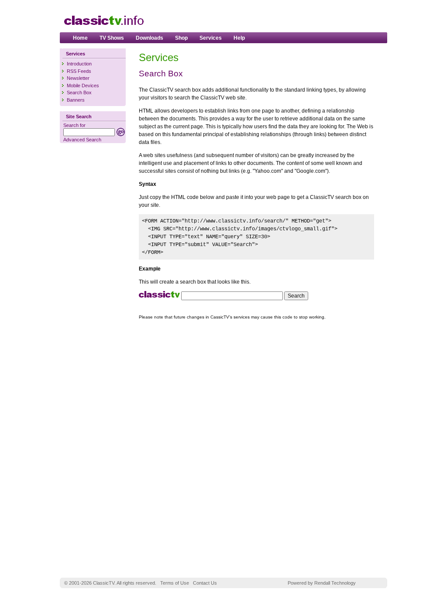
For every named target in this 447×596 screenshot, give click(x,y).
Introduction (79, 63)
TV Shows (112, 38)
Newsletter (78, 78)
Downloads (149, 38)
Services (210, 38)
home (80, 38)
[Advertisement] (281, 18)
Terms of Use (174, 583)
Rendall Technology (335, 583)
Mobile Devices (83, 85)
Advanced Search (82, 139)
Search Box (79, 92)
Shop (181, 38)
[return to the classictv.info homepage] (103, 29)
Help (239, 38)
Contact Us (205, 583)
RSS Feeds (79, 71)
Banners (76, 100)
